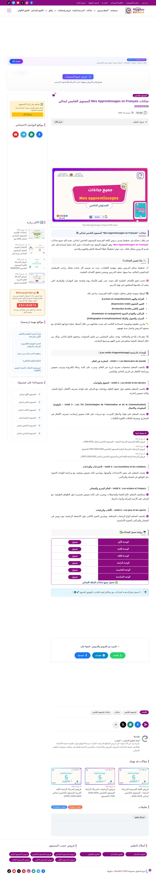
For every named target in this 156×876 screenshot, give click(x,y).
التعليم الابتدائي (139, 854)
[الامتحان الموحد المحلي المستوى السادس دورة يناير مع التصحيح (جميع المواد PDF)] (37, 249)
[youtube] (18, 2)
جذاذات (89, 10)
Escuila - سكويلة (114, 871)
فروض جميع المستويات (76, 76)
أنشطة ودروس (102, 10)
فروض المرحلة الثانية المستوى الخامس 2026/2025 (18, 265)
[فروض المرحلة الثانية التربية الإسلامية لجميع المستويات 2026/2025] (37, 278)
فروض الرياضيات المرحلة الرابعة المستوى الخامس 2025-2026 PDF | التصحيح (113, 449)
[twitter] (22, 2)
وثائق (51, 10)
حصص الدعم (81, 3)
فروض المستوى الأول (66, 860)
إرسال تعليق (139, 817)
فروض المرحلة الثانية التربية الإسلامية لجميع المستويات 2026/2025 (20, 279)
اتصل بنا (105, 3)
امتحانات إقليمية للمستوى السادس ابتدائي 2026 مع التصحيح (19, 235)
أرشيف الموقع (94, 3)
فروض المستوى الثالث (20, 860)
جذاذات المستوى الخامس (101, 712)
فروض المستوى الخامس (41, 854)
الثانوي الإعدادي (37, 10)
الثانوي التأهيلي (23, 10)
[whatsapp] (31, 134)
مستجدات (114, 10)
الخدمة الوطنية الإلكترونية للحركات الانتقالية (31, 345)
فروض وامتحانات (64, 10)
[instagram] (27, 2)
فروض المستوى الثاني (43, 860)
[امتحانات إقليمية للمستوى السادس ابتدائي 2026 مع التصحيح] (37, 234)
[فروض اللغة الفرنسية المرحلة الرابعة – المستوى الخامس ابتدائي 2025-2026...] (134, 776)
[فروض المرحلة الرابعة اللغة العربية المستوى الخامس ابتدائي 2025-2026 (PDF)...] (66, 776)
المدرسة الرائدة (79, 10)
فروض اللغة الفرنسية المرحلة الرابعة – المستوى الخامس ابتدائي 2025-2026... (113, 442)
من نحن (145, 3)
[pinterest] (24, 871)
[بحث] (9, 10)
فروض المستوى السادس (65, 854)
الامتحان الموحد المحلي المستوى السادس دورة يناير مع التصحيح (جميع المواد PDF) (19, 250)
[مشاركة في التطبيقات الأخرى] (116, 725)
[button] (138, 725)
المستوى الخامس (141, 95)
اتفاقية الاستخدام (117, 3)
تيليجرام (98, 655)
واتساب (116, 655)
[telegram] (13, 2)
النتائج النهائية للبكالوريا (32, 361)
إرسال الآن (27, 114)
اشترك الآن (16, 61)
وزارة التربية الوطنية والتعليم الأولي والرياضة (30, 335)
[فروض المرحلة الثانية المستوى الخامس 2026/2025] (37, 263)
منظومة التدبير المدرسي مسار (29, 353)
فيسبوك (81, 655)
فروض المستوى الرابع (19, 854)
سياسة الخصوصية (132, 3)
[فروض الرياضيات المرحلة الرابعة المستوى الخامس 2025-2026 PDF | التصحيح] (100, 776)
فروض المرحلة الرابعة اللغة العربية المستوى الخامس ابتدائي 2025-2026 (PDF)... (112, 456)
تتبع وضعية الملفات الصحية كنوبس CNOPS (27, 369)
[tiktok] (9, 2)
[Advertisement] (78, 37)
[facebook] (31, 2)
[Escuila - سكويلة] (135, 10)
